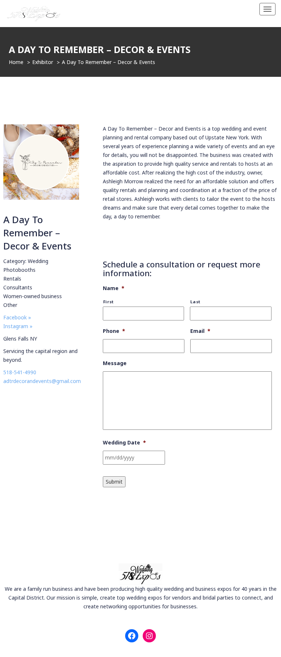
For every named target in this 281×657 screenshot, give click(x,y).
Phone (114, 331)
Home (16, 62)
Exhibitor (42, 62)
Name (113, 288)
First (108, 301)
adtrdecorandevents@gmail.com (42, 381)
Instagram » (18, 326)
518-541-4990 (19, 372)
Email (200, 331)
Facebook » (17, 317)
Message (115, 363)
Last (195, 301)
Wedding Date (124, 442)
